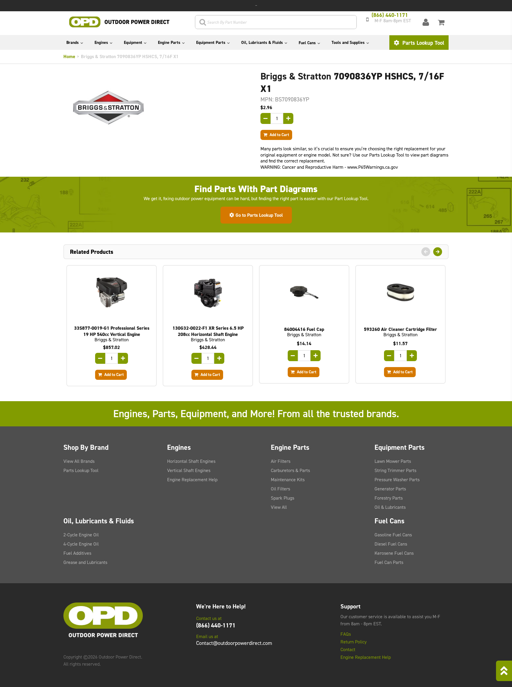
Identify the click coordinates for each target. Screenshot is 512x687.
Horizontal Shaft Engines (191, 461)
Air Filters (280, 461)
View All (279, 507)
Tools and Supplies (348, 42)
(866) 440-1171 (216, 625)
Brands (72, 42)
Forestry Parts (389, 498)
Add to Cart (279, 134)
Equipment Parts (210, 42)
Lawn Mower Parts (393, 461)
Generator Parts (390, 489)
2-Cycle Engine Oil (81, 535)
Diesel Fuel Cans (391, 544)
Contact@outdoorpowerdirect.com (234, 643)
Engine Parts (169, 42)
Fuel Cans (307, 43)
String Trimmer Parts (395, 470)
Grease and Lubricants (85, 562)
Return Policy (353, 642)
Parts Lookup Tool (422, 43)
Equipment (133, 42)
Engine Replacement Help (192, 479)
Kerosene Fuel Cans (394, 553)
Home (69, 56)
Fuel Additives (77, 553)
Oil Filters (280, 489)
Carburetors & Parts (290, 470)
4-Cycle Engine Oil (81, 544)
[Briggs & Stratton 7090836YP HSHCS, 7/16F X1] (157, 107)
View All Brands (79, 461)
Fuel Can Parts (389, 562)
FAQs (345, 634)
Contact (347, 649)
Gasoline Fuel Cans (393, 535)
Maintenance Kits (288, 479)
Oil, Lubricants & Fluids (262, 42)
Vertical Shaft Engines (188, 470)
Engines (101, 42)
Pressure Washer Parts (397, 479)
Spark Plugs (282, 498)
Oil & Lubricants (390, 507)
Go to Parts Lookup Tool (259, 215)
